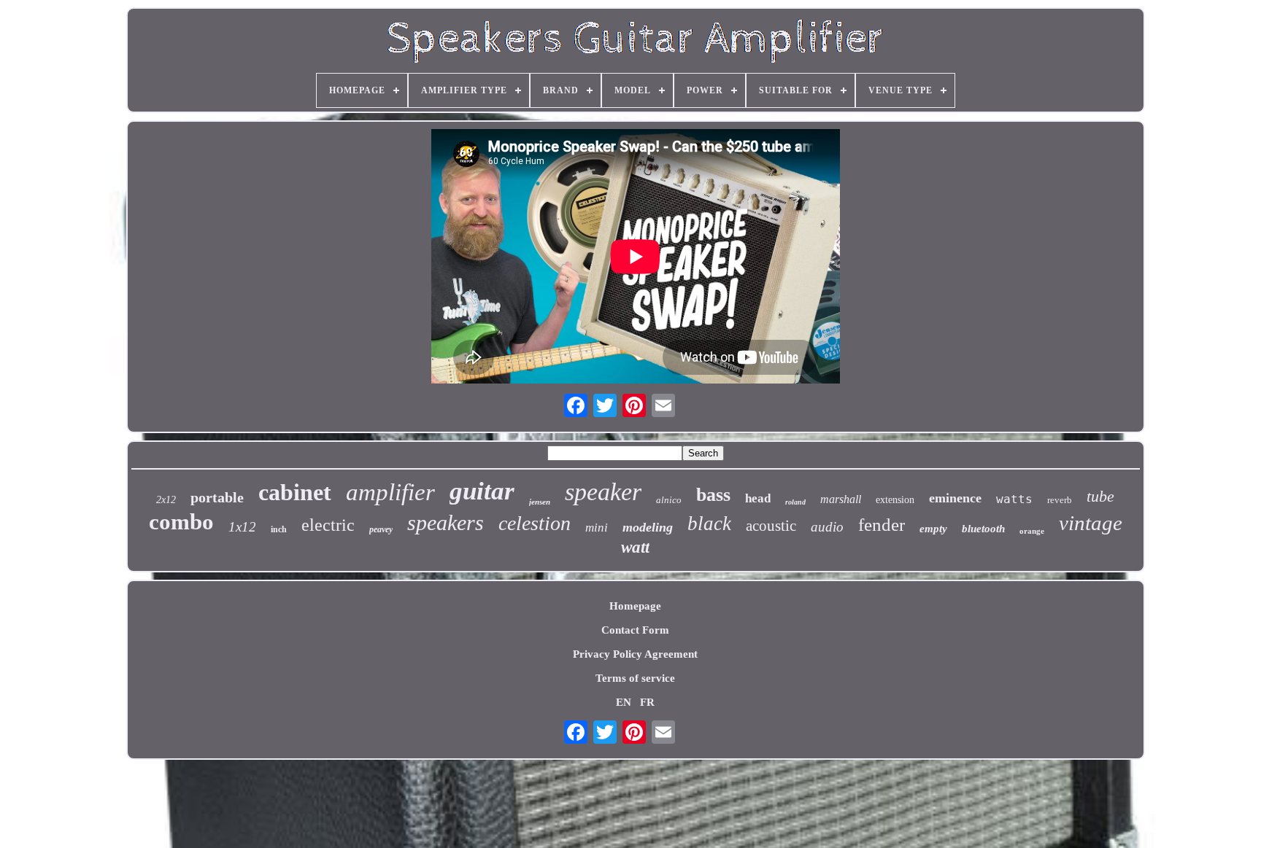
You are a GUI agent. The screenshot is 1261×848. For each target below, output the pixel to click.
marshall (840, 499)
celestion (534, 523)
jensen (539, 501)
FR (647, 702)
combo (181, 521)
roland (795, 502)
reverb (1059, 499)
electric (328, 525)
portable (217, 497)
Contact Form (635, 630)
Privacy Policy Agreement (635, 654)
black (709, 523)
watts (1014, 499)
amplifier (390, 492)
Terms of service (635, 678)
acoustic (771, 525)
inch (279, 529)
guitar (482, 491)
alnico (669, 499)
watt (635, 547)
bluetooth (983, 528)
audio (827, 526)
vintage (1090, 522)
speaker (603, 491)
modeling (647, 527)
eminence (955, 498)
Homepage (635, 606)
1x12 (242, 526)
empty (933, 528)
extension (895, 499)
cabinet (294, 492)
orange (1031, 530)
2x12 (166, 499)
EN (623, 702)
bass (713, 494)
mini (596, 527)
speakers (445, 522)
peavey (381, 529)
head (758, 498)
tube (1100, 496)
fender (881, 524)
